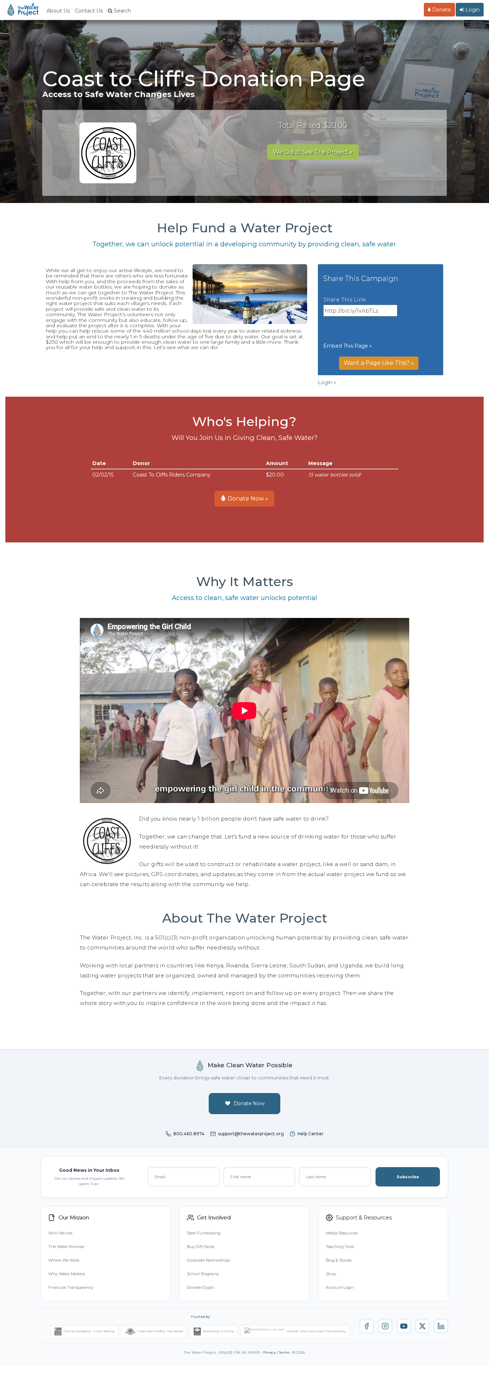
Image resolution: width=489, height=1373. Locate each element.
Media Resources (342, 1233)
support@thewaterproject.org (251, 1133)
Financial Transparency (70, 1287)
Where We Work (63, 1260)
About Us (58, 11)
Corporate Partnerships (208, 1260)
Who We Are (60, 1233)
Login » (327, 382)
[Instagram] (385, 1326)
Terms (284, 1352)
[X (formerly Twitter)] (422, 1326)
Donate (441, 9)
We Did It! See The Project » (313, 152)
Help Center (310, 1133)
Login (472, 9)
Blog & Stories (339, 1260)
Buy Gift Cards (200, 1246)
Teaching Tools (340, 1246)
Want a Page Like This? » (379, 362)
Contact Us (89, 11)
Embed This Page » (347, 346)
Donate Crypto (200, 1287)
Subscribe (408, 1176)
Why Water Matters (66, 1273)
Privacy (269, 1352)
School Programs (203, 1273)
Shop (331, 1273)
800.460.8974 (188, 1133)
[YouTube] (404, 1326)
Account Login (340, 1287)
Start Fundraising (204, 1233)
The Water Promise (66, 1246)
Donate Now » (247, 498)
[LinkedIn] (441, 1326)
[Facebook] (366, 1326)
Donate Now (249, 1103)
